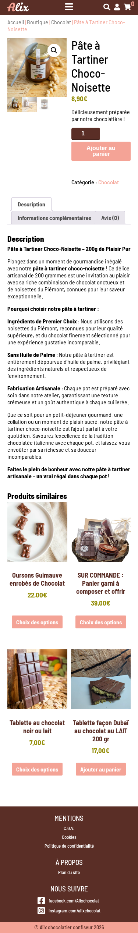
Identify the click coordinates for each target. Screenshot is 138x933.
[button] (54, 50)
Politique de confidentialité (69, 846)
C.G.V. (69, 828)
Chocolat (61, 21)
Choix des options (37, 621)
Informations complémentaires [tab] (54, 217)
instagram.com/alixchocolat (74, 911)
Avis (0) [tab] (110, 217)
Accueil (15, 21)
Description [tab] (31, 204)
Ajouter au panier (101, 151)
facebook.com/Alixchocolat (74, 901)
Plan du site (69, 872)
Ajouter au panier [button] (100, 769)
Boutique (37, 21)
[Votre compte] (117, 7)
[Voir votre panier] (127, 7)
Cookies (69, 837)
